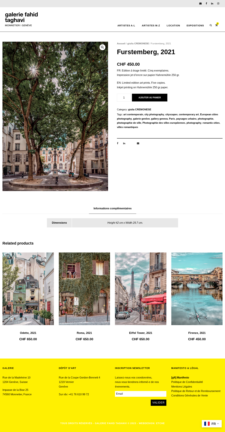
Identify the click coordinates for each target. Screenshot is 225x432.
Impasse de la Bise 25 (15, 390)
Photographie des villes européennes (163, 122)
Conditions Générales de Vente (189, 395)
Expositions (195, 25)
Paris (172, 118)
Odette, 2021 (28, 332)
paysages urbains (186, 118)
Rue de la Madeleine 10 (16, 377)
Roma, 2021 (84, 332)
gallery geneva (159, 118)
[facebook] (206, 3)
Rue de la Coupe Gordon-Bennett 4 (79, 377)
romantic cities (211, 122)
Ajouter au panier (150, 97)
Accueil (121, 43)
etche (160, 423)
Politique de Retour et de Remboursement (195, 391)
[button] (102, 47)
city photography (154, 114)
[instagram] (218, 3)
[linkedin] (212, 3)
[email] (200, 3)
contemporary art (189, 114)
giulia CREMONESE (138, 43)
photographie (205, 118)
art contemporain (133, 114)
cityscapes (171, 114)
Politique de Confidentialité (187, 382)
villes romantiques (127, 127)
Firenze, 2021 (197, 332)
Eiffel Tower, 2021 (140, 332)
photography (193, 122)
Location (173, 25)
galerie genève (141, 118)
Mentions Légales (181, 386)
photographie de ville (129, 122)
